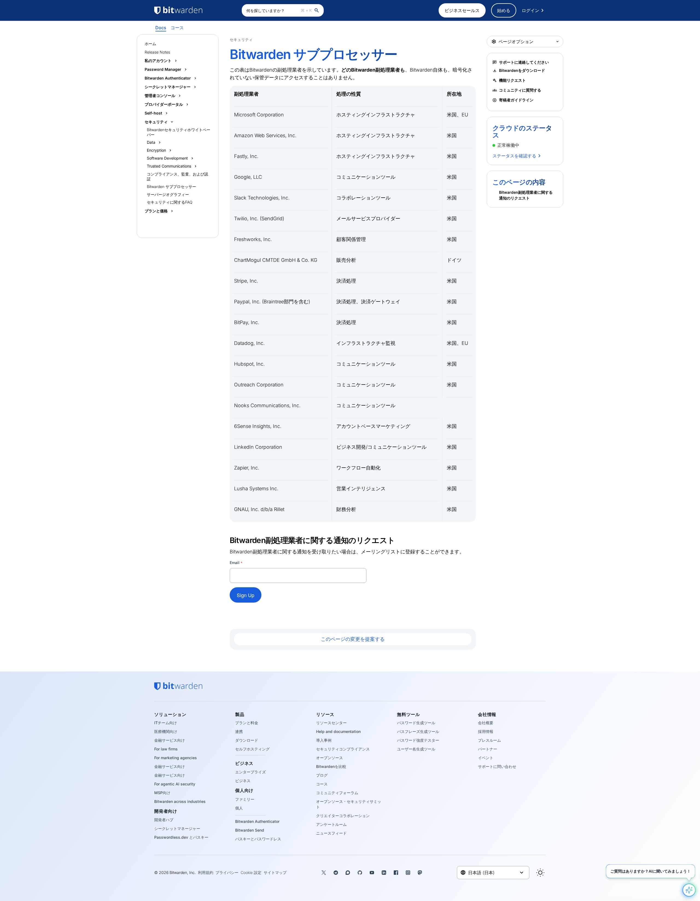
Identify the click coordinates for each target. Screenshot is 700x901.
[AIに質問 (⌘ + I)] (689, 890)
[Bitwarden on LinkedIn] (384, 872)
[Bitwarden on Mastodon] (420, 872)
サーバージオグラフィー (168, 194)
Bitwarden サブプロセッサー (171, 186)
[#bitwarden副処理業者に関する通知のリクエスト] (226, 540)
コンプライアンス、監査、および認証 (177, 176)
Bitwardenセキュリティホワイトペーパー (178, 132)
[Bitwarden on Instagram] (408, 872)
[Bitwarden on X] (323, 872)
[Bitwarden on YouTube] (372, 872)
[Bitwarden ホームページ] (195, 10)
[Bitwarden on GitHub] (359, 872)
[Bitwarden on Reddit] (335, 872)
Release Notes (157, 52)
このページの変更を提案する (353, 639)
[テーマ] (540, 872)
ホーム (150, 43)
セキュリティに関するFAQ (169, 202)
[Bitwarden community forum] (347, 872)
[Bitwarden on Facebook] (396, 872)
